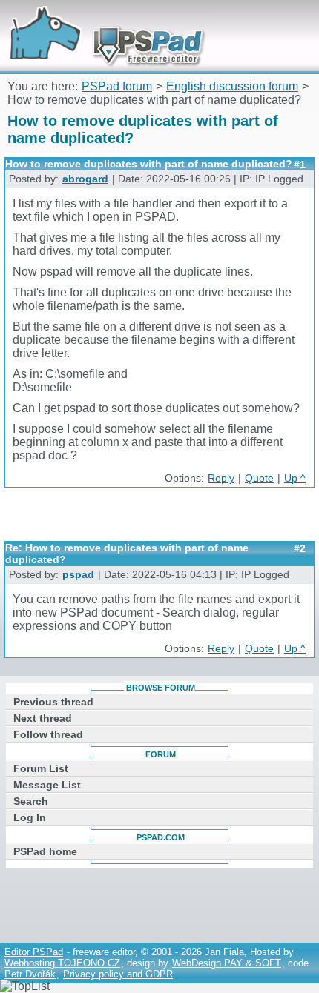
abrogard (85, 179)
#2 (300, 548)
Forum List (40, 768)
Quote (259, 478)
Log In (29, 817)
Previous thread (53, 702)
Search (30, 801)
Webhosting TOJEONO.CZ (62, 963)
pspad (78, 574)
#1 (300, 164)
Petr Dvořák (30, 974)
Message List (47, 785)
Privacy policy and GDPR (118, 974)
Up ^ (295, 478)
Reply (221, 478)
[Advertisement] (161, 519)
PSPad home (45, 851)
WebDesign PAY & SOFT (226, 963)
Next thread (42, 718)
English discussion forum (232, 86)
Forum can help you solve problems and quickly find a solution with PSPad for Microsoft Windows (102, 20)
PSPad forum (117, 86)
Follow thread (48, 734)
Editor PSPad (33, 951)
